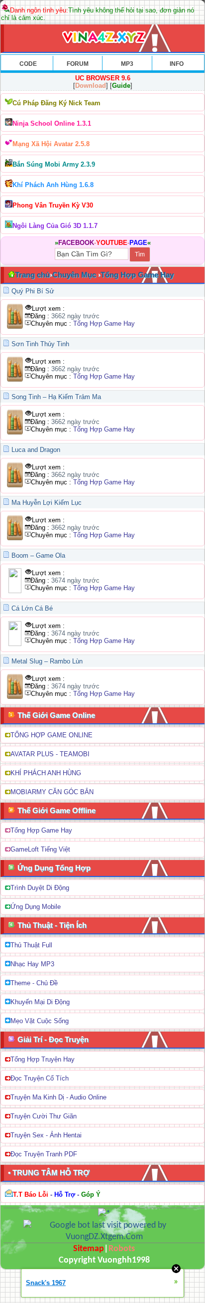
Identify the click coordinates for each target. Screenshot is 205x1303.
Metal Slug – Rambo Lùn (47, 661)
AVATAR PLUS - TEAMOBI (50, 754)
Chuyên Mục (74, 274)
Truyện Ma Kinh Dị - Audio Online (58, 1097)
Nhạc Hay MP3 (32, 964)
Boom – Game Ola (38, 555)
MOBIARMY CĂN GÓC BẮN (52, 792)
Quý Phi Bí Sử (32, 291)
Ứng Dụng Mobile (35, 906)
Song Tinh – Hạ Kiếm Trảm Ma (56, 397)
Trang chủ (32, 274)
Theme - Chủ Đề (34, 983)
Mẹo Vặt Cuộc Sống (39, 1021)
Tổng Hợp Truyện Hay (42, 1059)
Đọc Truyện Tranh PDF (43, 1154)
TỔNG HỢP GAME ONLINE (51, 735)
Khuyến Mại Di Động (40, 1002)
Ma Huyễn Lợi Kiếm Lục (46, 502)
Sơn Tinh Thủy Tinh (40, 344)
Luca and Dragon (35, 449)
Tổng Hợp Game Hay (137, 274)
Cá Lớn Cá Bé (32, 608)
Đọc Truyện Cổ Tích (39, 1078)
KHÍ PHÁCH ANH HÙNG (45, 773)
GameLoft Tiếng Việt (40, 849)
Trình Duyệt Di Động (39, 887)
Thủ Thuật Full (31, 945)
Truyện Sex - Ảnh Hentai (46, 1135)
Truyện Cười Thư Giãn (43, 1116)
